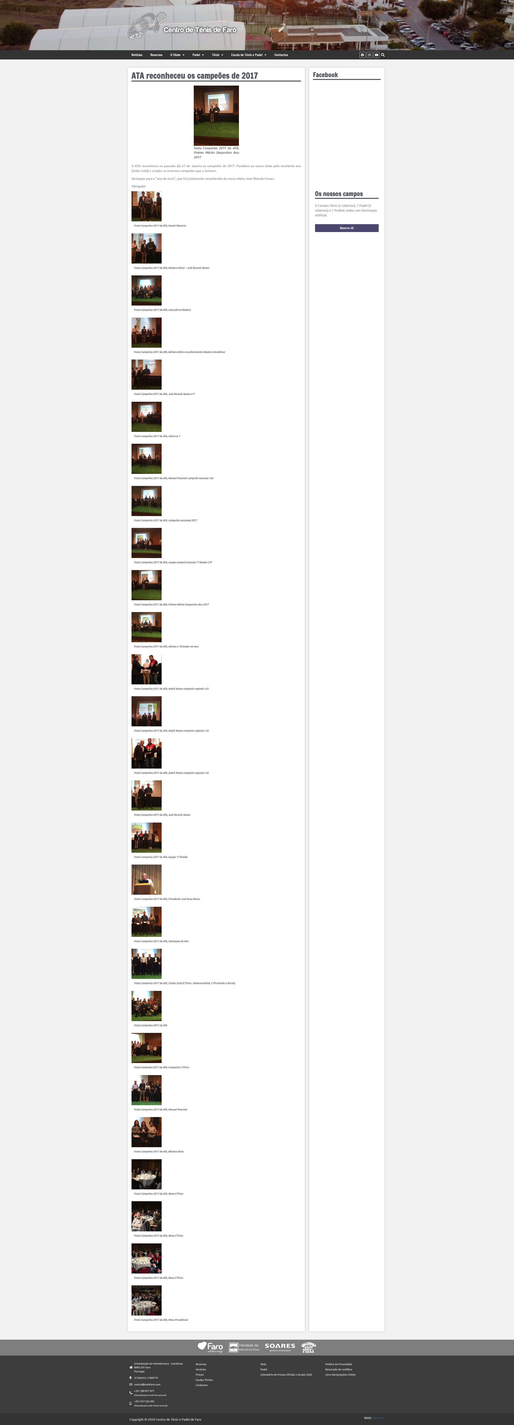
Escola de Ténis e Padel (246, 55)
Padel (196, 55)
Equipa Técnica (204, 1379)
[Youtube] (377, 55)
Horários (201, 1369)
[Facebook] (363, 55)
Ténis (215, 55)
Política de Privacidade (338, 1364)
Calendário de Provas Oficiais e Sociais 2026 (286, 1374)
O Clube (175, 55)
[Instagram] (370, 55)
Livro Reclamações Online (340, 1374)
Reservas (156, 55)
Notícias (137, 55)
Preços (200, 1374)
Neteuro (378, 1418)
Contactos (281, 55)
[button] (383, 55)
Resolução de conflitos (338, 1369)
